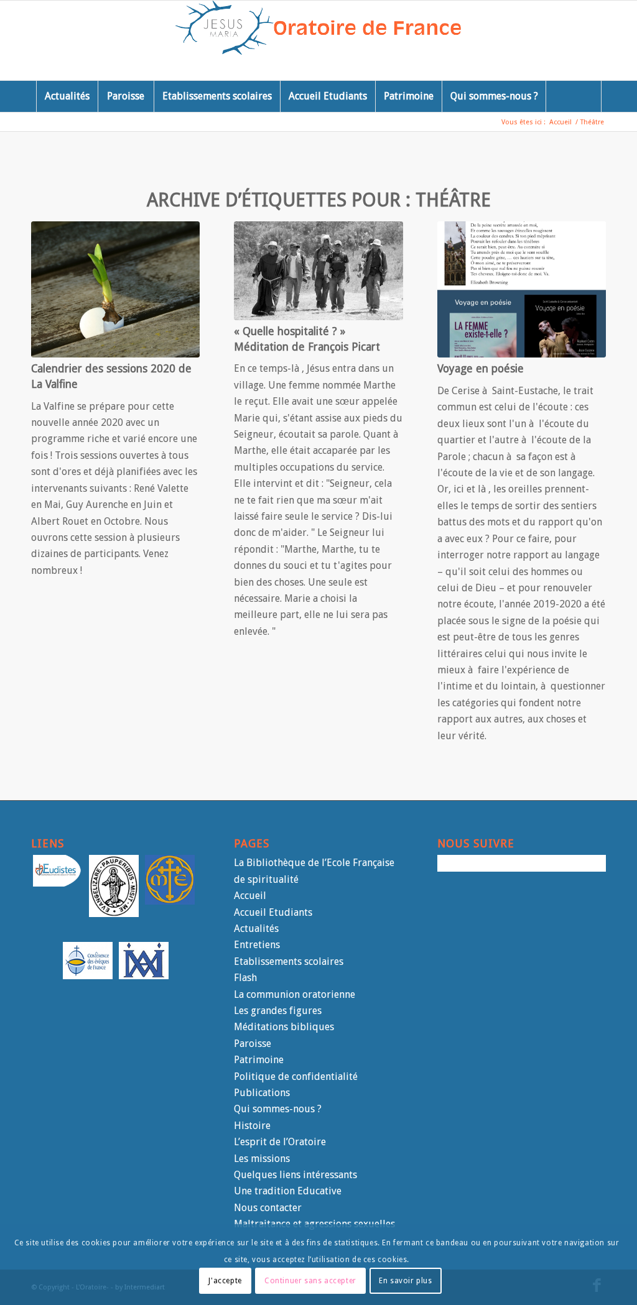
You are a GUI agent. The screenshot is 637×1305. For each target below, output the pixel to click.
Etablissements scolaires (288, 961)
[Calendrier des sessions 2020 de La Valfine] (115, 289)
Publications (262, 1093)
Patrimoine (259, 1060)
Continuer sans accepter (310, 1280)
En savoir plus (405, 1280)
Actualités (256, 928)
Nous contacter (268, 1208)
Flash (245, 978)
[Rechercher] (574, 96)
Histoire (252, 1126)
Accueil (250, 896)
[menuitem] (67, 96)
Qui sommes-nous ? (278, 1109)
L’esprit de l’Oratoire (280, 1142)
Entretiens (257, 945)
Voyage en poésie (480, 368)
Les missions (262, 1158)
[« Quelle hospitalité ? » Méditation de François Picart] (318, 270)
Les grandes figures (278, 1011)
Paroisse (252, 1043)
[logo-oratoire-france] (318, 40)
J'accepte (224, 1280)
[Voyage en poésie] (521, 289)
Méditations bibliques (284, 1027)
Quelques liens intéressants (295, 1175)
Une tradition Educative (288, 1191)
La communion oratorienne (294, 994)
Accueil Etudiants (273, 912)
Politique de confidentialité (296, 1076)
